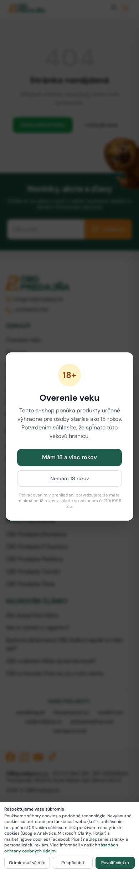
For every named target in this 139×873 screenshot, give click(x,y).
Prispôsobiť (72, 863)
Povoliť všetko (115, 863)
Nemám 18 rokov (69, 478)
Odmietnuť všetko (27, 863)
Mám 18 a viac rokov (69, 457)
